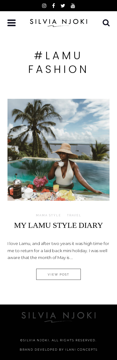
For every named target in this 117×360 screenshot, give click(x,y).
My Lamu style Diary (58, 225)
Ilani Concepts (81, 349)
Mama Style (48, 215)
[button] (12, 23)
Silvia (79, 200)
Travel (74, 215)
